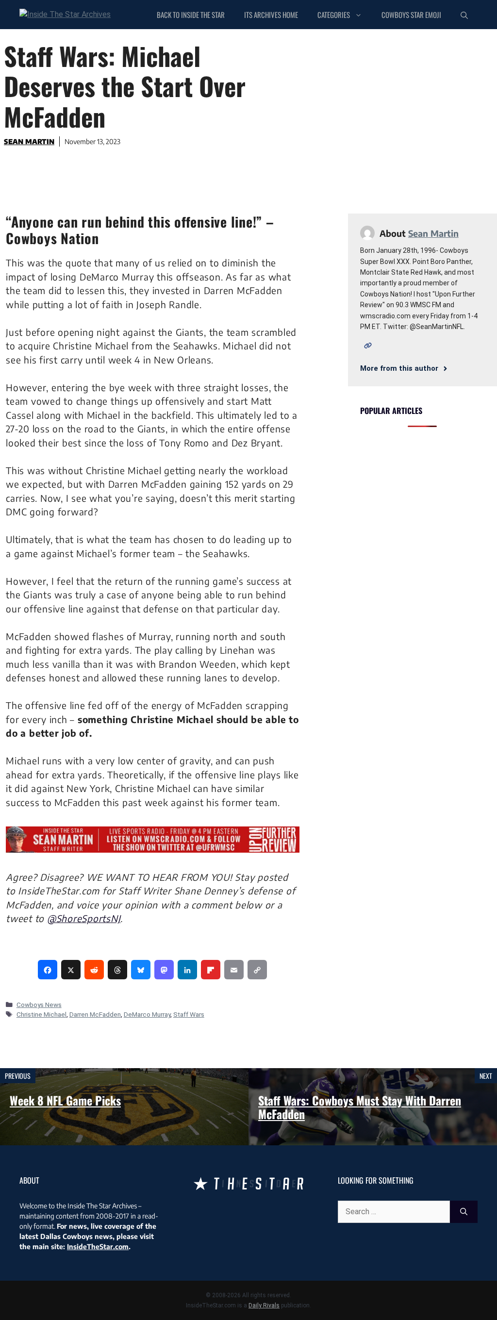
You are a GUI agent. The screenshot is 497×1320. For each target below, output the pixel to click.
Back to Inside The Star (191, 14)
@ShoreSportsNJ (84, 918)
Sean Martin (29, 141)
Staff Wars (188, 1014)
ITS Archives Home (271, 14)
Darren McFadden (95, 1014)
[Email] (234, 969)
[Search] (464, 1212)
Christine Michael (41, 1014)
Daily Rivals (264, 1305)
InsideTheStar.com (98, 1246)
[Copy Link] (257, 969)
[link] (47, 969)
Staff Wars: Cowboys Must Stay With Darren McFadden (359, 1107)
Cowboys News (39, 1004)
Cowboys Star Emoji (411, 14)
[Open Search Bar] (464, 14)
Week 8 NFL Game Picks (65, 1100)
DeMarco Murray (147, 1014)
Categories (333, 14)
